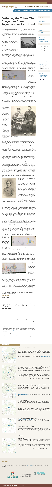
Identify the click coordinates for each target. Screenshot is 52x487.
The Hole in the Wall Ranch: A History (44, 64)
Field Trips (37, 6)
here (45, 67)
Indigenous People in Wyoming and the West (29, 10)
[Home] (11, 7)
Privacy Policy (21, 485)
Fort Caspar (23, 336)
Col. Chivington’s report (8, 323)
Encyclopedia (27, 6)
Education (44, 6)
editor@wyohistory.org (29, 465)
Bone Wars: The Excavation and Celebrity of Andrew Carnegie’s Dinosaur (44, 56)
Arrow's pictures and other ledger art (9, 321)
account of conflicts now (8, 319)
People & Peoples (42, 21)
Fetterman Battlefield (24, 365)
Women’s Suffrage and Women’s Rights (44, 10)
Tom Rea (4, 27)
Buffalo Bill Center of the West (26, 348)
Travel (47, 6)
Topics (41, 6)
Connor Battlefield (42, 39)
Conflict (40, 19)
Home (3, 13)
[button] (3, 348)
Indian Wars (41, 73)
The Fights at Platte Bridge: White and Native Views (43, 76)
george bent (41, 30)
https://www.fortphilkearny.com (23, 394)
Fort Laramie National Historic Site (28, 418)
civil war (40, 28)
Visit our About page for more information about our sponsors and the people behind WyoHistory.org (22, 481)
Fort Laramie (13, 337)
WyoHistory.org (45, 49)
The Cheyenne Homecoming (43, 37)
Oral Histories (32, 6)
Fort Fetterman (33, 336)
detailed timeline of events (8, 324)
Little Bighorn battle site (17, 335)
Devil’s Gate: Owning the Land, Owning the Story (44, 61)
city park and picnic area (16, 330)
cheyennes (41, 26)
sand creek (41, 32)
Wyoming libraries (7, 312)
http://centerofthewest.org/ (45, 356)
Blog (49, 6)
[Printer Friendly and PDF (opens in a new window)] (42, 79)
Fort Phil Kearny (22, 383)
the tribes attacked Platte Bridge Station (24, 289)
